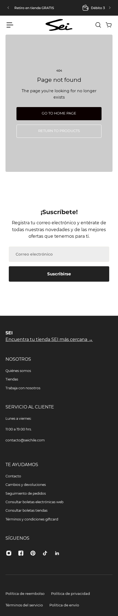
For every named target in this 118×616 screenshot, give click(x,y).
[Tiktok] (45, 553)
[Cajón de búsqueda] (98, 25)
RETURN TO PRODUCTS (59, 131)
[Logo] (59, 24)
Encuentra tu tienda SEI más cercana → (49, 339)
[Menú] (9, 25)
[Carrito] (108, 25)
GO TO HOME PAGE (59, 113)
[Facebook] (21, 553)
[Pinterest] (33, 553)
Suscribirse (59, 273)
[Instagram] (9, 553)
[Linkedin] (57, 553)
